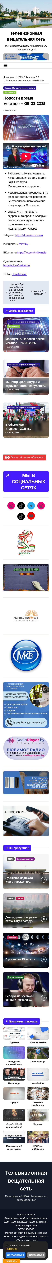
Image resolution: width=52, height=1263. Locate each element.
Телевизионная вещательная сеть (26, 36)
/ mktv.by (22, 243)
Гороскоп (12, 938)
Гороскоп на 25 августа (20, 959)
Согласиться (15, 1255)
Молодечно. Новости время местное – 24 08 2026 (25, 341)
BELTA (10, 859)
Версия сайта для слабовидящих (27, 457)
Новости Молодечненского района (20, 88)
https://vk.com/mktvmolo (31, 252)
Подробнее (11, 1248)
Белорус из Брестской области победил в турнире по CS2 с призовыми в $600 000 (20, 1001)
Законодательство (25, 859)
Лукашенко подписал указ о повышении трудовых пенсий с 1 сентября (19, 883)
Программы (10, 92)
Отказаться (36, 1255)
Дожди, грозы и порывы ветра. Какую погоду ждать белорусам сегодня (21, 922)
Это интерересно (15, 977)
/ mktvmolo (19, 274)
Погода (20, 898)
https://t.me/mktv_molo (29, 235)
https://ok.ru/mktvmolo (16, 265)
